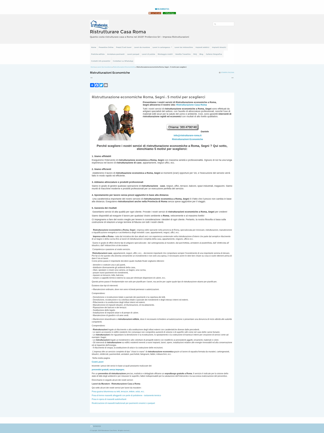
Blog (201, 54)
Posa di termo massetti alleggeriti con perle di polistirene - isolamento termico (126, 395)
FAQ (195, 54)
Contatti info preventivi (100, 61)
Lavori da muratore (142, 47)
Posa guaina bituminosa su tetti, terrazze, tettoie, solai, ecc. (118, 391)
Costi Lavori (97, 362)
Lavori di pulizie (148, 54)
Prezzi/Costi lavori (123, 47)
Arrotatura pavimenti (116, 54)
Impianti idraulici (219, 47)
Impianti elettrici (202, 47)
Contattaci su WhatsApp (123, 61)
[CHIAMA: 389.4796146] (183, 131)
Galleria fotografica (214, 54)
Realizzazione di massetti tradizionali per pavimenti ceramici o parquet (123, 403)
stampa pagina (227, 72)
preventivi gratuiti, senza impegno (108, 369)
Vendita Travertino (183, 54)
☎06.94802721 (162, 9)
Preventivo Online (106, 47)
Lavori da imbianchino (184, 47)
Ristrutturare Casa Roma (118, 31)
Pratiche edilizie (98, 54)
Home (93, 47)
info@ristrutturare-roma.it (187, 135)
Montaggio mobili (165, 54)
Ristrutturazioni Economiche (124, 67)
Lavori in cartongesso (161, 47)
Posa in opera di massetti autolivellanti (109, 399)
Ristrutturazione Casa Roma (191, 105)
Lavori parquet (133, 54)
